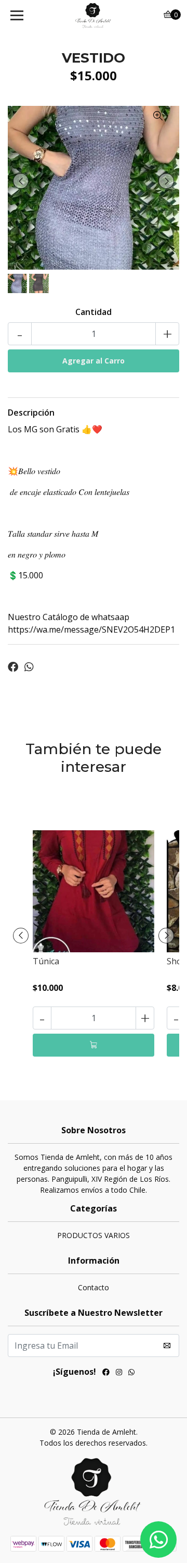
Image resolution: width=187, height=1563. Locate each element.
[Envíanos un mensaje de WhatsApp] (158, 1539)
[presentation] (21, 181)
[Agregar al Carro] (93, 1045)
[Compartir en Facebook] (13, 667)
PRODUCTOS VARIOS (93, 1235)
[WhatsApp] (131, 1373)
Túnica (46, 961)
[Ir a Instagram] (119, 1373)
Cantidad (93, 312)
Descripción (31, 412)
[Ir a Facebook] (106, 1373)
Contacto (93, 1287)
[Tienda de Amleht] (93, 15)
